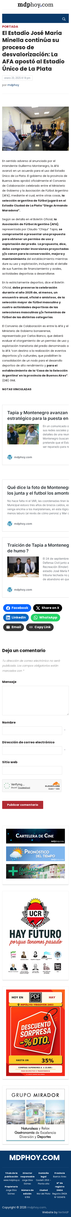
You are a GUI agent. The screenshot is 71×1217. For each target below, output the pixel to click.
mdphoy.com (34, 1158)
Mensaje (9, 682)
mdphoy (13, 85)
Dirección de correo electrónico (28, 742)
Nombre (9, 722)
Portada (10, 26)
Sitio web (9, 762)
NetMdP (63, 1212)
